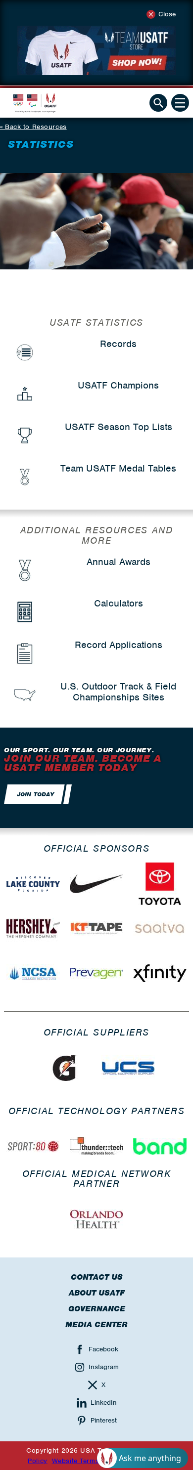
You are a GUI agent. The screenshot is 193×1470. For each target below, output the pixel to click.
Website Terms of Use (87, 1461)
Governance (96, 1309)
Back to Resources (36, 127)
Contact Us (97, 1277)
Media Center (96, 1325)
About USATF (97, 1293)
